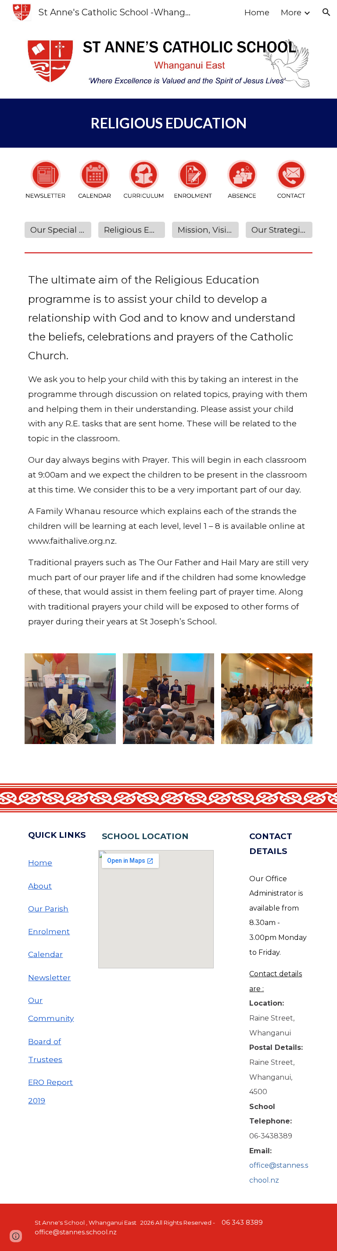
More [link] (291, 12)
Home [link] (256, 12)
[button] (326, 12)
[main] (168, 123)
